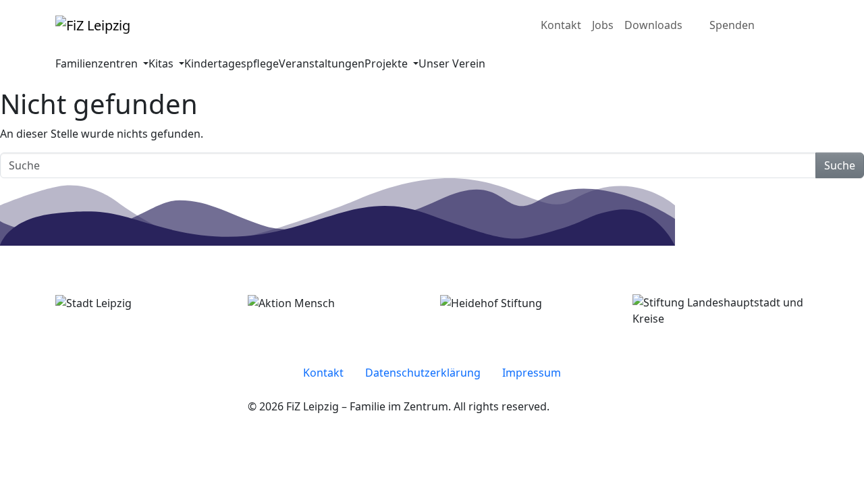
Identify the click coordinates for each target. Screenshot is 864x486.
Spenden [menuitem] (732, 25)
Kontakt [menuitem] (561, 25)
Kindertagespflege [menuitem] (231, 63)
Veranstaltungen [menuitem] (321, 63)
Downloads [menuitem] (653, 25)
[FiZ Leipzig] (92, 25)
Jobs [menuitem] (603, 25)
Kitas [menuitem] (162, 63)
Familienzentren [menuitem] (97, 63)
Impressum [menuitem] (531, 372)
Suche (839, 165)
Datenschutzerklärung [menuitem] (423, 372)
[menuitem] (781, 25)
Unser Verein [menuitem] (451, 63)
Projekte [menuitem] (387, 63)
